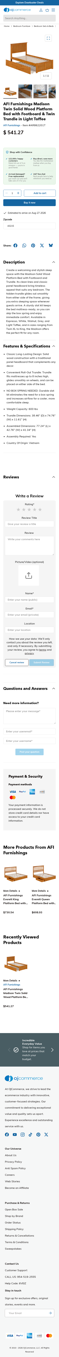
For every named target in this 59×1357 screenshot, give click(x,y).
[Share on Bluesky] (50, 245)
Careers (10, 1174)
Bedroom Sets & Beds (44, 26)
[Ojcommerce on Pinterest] (39, 1133)
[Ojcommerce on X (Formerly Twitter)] (46, 1133)
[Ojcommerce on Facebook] (7, 1133)
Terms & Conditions (17, 1242)
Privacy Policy (13, 1161)
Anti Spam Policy (15, 1168)
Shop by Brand (14, 1216)
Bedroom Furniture (21, 26)
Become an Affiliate (17, 1187)
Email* (29, 608)
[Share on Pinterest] (33, 245)
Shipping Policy (14, 1229)
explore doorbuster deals (30, 2)
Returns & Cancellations (19, 1235)
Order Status (13, 1222)
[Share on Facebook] (15, 245)
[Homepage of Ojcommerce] (17, 10)
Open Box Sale (14, 1209)
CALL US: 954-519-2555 (20, 1276)
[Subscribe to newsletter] (50, 1313)
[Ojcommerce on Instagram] (23, 1133)
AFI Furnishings (11, 125)
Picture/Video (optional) (29, 562)
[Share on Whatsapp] (24, 245)
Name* (29, 593)
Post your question (29, 751)
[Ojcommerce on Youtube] (15, 1133)
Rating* (29, 504)
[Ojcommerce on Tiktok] (31, 1133)
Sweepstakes (13, 1248)
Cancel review (17, 662)
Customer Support (16, 1270)
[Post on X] (42, 245)
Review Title (29, 517)
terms (42, 649)
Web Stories (12, 1181)
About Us (10, 1155)
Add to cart (40, 193)
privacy (29, 653)
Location (29, 623)
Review (29, 532)
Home (7, 26)
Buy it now (29, 202)
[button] (18, 509)
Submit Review (41, 662)
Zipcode (7, 219)
